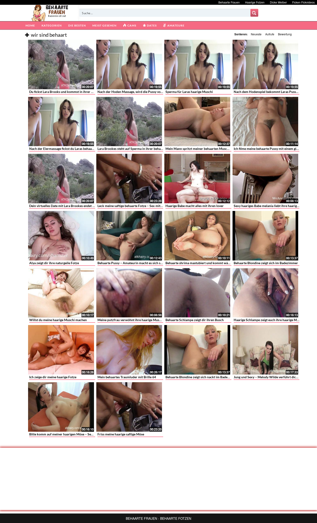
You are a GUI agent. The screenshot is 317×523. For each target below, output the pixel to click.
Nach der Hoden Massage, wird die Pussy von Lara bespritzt (140, 92)
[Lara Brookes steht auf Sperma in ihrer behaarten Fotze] (129, 121)
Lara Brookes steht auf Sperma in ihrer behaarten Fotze (137, 149)
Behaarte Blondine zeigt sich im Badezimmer (266, 263)
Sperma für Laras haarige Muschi (189, 92)
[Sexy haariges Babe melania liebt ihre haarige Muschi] (265, 178)
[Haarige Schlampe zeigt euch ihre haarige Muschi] (265, 293)
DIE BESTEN (77, 25)
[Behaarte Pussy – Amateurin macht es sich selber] (129, 235)
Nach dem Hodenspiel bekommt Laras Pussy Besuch (271, 92)
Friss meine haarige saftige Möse (120, 434)
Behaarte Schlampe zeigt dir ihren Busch (194, 320)
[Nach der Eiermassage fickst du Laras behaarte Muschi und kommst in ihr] (61, 121)
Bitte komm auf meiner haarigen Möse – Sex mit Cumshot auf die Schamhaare (85, 434)
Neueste (256, 34)
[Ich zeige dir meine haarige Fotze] (61, 350)
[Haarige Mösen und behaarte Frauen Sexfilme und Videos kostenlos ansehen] (50, 12)
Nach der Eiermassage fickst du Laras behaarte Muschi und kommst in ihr (81, 149)
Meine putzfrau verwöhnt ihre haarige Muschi (130, 320)
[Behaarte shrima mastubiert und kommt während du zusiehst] (197, 235)
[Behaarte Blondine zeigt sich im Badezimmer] (265, 235)
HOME (30, 25)
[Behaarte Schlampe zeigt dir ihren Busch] (197, 293)
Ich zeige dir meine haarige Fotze (52, 377)
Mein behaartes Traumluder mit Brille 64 (126, 377)
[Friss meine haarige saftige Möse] (129, 407)
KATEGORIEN (52, 25)
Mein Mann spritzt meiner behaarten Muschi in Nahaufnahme (209, 149)
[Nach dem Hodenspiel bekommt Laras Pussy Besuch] (265, 64)
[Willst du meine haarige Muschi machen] (61, 293)
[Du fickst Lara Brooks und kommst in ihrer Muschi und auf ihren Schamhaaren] (61, 64)
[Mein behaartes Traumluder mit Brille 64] (129, 350)
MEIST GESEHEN (104, 25)
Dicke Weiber (278, 2)
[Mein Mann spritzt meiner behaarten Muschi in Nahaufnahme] (197, 121)
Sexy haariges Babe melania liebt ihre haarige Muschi (272, 206)
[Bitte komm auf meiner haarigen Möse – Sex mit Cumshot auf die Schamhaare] (61, 407)
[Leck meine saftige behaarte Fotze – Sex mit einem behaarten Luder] (129, 178)
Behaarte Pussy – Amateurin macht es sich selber (132, 263)
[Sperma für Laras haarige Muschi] (197, 64)
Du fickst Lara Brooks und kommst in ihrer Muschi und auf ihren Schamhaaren (85, 92)
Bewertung (285, 34)
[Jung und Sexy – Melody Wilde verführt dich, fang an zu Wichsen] (265, 350)
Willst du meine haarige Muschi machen (58, 320)
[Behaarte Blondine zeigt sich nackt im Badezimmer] (197, 350)
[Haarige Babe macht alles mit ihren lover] (197, 178)
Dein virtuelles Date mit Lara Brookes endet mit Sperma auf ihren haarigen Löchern (89, 206)
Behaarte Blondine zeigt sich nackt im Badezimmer (202, 377)
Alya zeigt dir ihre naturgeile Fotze (54, 263)
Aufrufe (269, 34)
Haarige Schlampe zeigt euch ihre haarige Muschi (269, 320)
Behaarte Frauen (229, 2)
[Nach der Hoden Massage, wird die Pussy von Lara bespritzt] (129, 64)
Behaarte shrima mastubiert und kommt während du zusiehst (209, 263)
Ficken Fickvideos (303, 2)
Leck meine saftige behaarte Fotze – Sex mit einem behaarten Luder (145, 206)
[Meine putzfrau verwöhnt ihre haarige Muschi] (129, 293)
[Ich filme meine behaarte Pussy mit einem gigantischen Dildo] (265, 121)
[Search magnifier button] (254, 13)
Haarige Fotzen (255, 2)
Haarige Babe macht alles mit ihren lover (194, 206)
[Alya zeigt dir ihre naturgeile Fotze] (61, 235)
